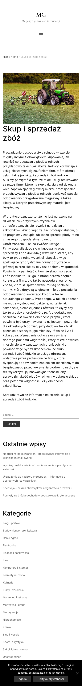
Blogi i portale (11, 523)
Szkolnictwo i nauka (15, 649)
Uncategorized (12, 656)
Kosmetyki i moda (14, 575)
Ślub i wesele (11, 634)
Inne (16, 56)
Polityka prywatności (51, 678)
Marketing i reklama (15, 597)
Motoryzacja (10, 612)
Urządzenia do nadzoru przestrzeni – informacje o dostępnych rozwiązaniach (34, 478)
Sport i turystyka (13, 642)
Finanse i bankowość (16, 552)
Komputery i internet (15, 567)
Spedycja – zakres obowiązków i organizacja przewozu (37, 488)
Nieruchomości (12, 619)
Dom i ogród (10, 538)
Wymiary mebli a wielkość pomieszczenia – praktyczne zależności (37, 467)
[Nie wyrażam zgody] (77, 673)
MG (41, 14)
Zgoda (22, 678)
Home (7, 56)
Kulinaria (8, 582)
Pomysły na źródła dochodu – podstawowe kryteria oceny (39, 495)
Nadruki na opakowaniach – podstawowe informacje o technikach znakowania (36, 455)
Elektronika (10, 545)
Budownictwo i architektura (20, 530)
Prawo (7, 627)
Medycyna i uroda (14, 604)
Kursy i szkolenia (13, 590)
